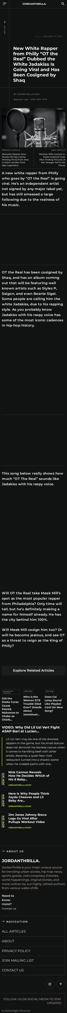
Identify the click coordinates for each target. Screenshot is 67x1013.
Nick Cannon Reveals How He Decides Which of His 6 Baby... (28, 775)
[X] (14, 659)
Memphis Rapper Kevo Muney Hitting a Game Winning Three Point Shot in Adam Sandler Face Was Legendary (15, 160)
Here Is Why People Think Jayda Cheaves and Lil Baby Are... (28, 797)
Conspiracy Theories (8, 692)
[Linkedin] (32, 659)
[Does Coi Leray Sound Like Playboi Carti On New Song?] (55, 681)
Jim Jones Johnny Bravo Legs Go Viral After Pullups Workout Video (27, 818)
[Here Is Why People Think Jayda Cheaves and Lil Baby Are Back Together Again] (58, 799)
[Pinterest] (23, 659)
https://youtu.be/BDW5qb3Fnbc (20, 493)
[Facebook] (5, 659)
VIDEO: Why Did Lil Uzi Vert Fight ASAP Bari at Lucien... (31, 729)
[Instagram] (49, 984)
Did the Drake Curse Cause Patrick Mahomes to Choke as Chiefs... (10, 709)
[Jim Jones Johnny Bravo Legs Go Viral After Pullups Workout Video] (58, 820)
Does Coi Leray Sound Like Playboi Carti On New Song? (54, 704)
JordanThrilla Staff (28, 94)
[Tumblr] (49, 659)
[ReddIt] (40, 659)
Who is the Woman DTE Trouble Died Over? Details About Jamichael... (32, 705)
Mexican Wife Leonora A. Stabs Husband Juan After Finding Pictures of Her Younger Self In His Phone (52, 160)
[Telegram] (58, 659)
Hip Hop (5, 29)
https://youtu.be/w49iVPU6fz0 (19, 336)
